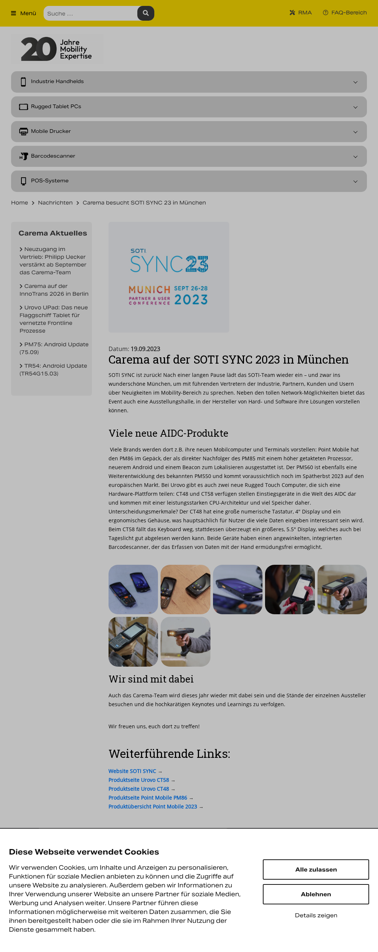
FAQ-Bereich (348, 12)
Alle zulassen (316, 869)
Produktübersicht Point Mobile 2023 (153, 806)
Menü (27, 13)
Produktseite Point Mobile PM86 (148, 797)
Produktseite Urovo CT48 (139, 788)
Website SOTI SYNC (132, 770)
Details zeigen (316, 915)
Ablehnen (316, 894)
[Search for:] (99, 13)
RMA (304, 12)
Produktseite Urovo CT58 (139, 779)
